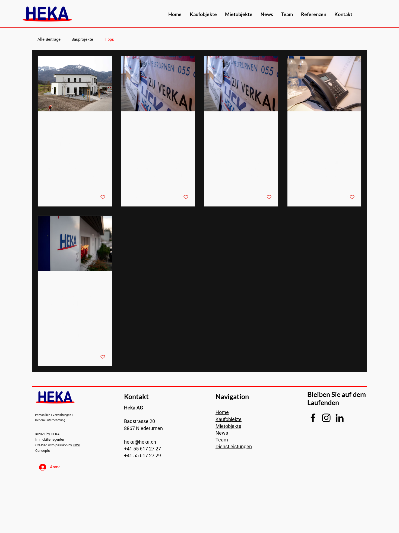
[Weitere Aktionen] (104, 123)
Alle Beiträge (49, 39)
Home (222, 412)
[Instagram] (326, 418)
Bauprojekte (82, 39)
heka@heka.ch (140, 442)
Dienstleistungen (234, 446)
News (222, 433)
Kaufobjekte (229, 419)
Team (222, 440)
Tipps (109, 39)
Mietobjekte (228, 426)
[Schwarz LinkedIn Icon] (339, 418)
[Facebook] (313, 418)
